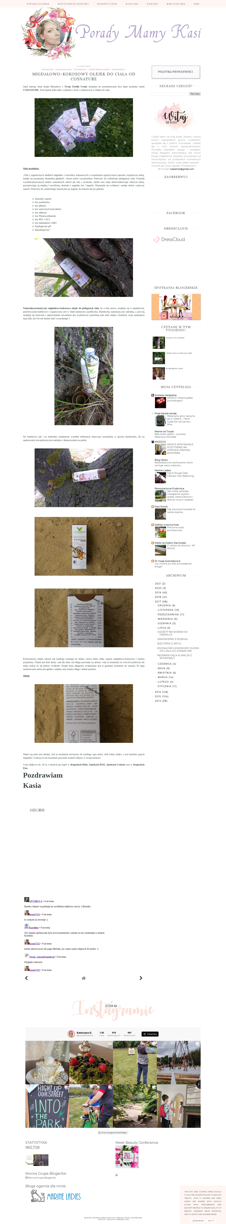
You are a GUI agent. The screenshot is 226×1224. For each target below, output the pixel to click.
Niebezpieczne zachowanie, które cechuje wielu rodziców (174, 464)
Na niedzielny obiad (174, 369)
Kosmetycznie (107, 4)
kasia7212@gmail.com (182, 169)
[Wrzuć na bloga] (34, 810)
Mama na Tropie (164, 431)
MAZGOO (160, 441)
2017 (158, 601)
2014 (158, 701)
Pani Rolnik (161, 506)
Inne (197, 4)
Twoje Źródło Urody (75, 86)
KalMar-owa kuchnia (167, 524)
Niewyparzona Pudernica (169, 488)
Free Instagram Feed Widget (114, 1133)
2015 (158, 696)
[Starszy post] (141, 979)
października (169, 614)
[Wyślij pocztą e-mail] (31, 810)
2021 (158, 583)
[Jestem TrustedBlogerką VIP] (116, 1175)
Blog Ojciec (161, 459)
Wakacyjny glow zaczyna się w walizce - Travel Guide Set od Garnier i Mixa (181, 420)
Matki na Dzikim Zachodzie (170, 542)
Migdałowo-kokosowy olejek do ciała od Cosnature (178, 649)
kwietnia (165, 672)
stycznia (165, 686)
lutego (164, 681)
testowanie (80, 69)
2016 (158, 692)
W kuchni (132, 4)
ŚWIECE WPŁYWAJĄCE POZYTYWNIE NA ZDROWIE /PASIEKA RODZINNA (180, 448)
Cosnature (47, 69)
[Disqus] (84, 854)
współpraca (118, 69)
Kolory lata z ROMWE (175, 338)
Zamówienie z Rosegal (172, 639)
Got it (211, 1221)
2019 (158, 592)
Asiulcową (111, 1218)
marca (163, 677)
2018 (158, 597)
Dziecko (152, 4)
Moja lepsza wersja (165, 413)
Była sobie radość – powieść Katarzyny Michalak (170, 435)
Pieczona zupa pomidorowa (175, 529)
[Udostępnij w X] (37, 810)
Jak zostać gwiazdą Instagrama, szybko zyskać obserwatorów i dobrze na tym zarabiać (180, 495)
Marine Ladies (163, 470)
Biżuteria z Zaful (169, 643)
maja (162, 668)
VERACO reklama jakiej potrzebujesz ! (180, 399)
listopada (166, 610)
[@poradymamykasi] (71, 1034)
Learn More (198, 1221)
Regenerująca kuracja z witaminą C (174, 657)
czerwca (165, 663)
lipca (162, 628)
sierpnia (165, 623)
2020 (159, 588)
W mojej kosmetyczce (167, 561)
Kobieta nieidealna (165, 395)
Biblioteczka (176, 4)
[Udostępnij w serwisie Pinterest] (43, 810)
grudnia (165, 605)
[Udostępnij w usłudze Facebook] (40, 810)
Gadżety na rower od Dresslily (172, 633)
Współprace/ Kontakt (73, 4)
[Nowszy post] (26, 979)
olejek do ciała (64, 69)
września (166, 619)
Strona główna (38, 4)
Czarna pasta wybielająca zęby (179, 353)
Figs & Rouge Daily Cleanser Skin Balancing (180, 474)
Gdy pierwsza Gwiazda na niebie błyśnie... (181, 511)
